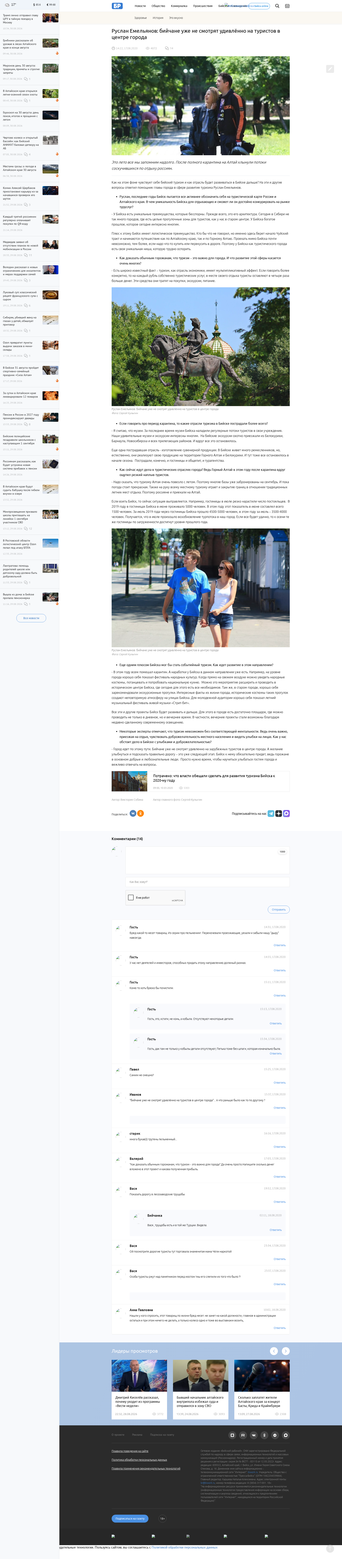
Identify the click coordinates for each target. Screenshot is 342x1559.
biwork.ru (253, 1472)
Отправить (279, 909)
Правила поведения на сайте (130, 1451)
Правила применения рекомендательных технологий (146, 1468)
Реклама (137, 1434)
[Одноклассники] (140, 813)
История (158, 17)
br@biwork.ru (208, 1483)
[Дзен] (278, 813)
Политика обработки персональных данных (139, 1459)
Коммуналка (179, 6)
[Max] (286, 813)
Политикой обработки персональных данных (185, 1547)
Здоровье (140, 17)
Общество (158, 6)
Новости (140, 6)
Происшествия (203, 6)
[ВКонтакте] (133, 813)
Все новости (31, 618)
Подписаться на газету (130, 1518)
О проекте (118, 1434)
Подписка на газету (162, 1434)
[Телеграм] (270, 813)
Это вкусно (176, 17)
